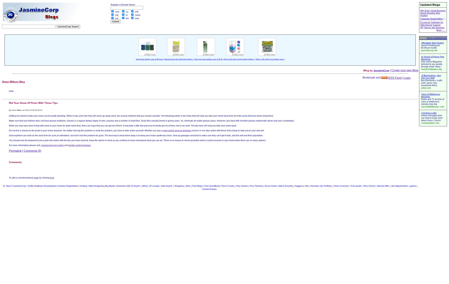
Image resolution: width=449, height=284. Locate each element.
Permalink (15, 150)
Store (187, 186)
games (413, 186)
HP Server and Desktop (432, 27)
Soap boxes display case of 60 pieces (150, 59)
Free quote (356, 186)
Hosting (83, 186)
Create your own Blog (404, 70)
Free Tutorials (256, 186)
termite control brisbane (79, 145)
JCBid (30, 186)
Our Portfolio (326, 186)
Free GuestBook (212, 186)
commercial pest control (52, 145)
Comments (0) (32, 150)
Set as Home (270, 186)
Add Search (166, 186)
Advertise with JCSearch (128, 186)
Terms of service (341, 186)
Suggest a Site (302, 186)
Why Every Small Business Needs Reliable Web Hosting (433, 13)
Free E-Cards (227, 186)
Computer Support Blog (431, 19)
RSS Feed (394, 77)
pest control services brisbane (177, 130)
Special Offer (383, 186)
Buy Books (110, 186)
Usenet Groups (209, 189)
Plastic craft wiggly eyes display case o (270, 59)
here (52, 178)
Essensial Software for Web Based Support (431, 23)
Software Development (45, 186)
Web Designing (96, 186)
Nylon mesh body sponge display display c (239, 59)
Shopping (179, 186)
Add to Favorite (285, 186)
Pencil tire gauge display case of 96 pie (208, 59)
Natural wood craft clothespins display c (179, 59)
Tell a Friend (369, 186)
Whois (145, 186)
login (36, 178)
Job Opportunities (399, 186)
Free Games (242, 186)
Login (407, 77)
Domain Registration (68, 186)
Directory (314, 186)
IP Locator (154, 186)
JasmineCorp (381, 70)
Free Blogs (197, 186)
